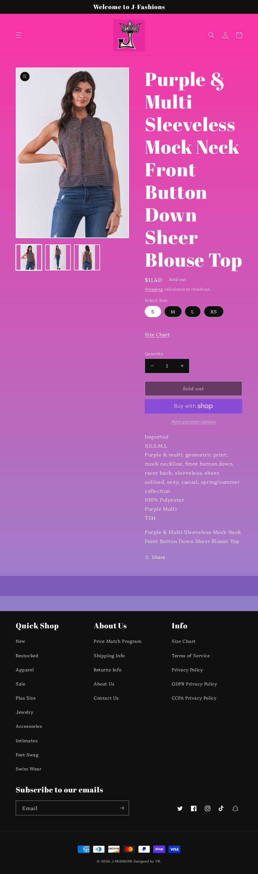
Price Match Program (117, 641)
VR (157, 861)
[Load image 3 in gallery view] (87, 257)
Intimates (26, 740)
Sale (20, 683)
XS (213, 311)
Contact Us (106, 698)
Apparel (25, 669)
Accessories (29, 726)
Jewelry (24, 712)
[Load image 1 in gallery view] (29, 257)
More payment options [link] (193, 421)
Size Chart (157, 334)
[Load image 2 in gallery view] (58, 257)
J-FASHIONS (122, 861)
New (20, 641)
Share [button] (158, 557)
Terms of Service (191, 655)
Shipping (154, 288)
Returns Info (107, 669)
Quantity (154, 353)
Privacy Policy (187, 669)
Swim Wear (28, 768)
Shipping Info (109, 655)
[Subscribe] (122, 808)
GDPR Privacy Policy (194, 683)
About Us (104, 683)
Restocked (27, 655)
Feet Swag (27, 754)
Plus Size (26, 698)
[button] (19, 35)
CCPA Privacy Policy (194, 698)
